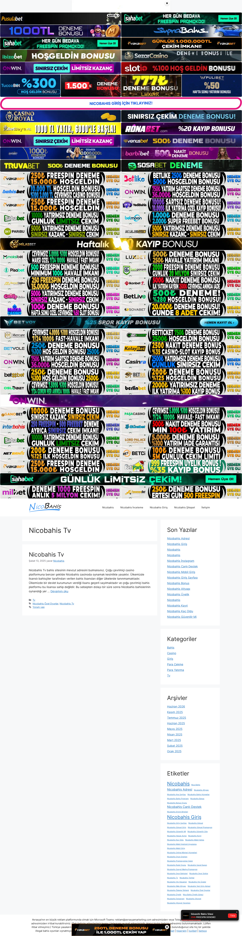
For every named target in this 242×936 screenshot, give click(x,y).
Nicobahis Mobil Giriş (181, 572)
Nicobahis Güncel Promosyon (200, 827)
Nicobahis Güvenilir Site (198, 831)
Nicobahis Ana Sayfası (176, 794)
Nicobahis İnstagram (180, 560)
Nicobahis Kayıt (177, 605)
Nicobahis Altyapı (178, 588)
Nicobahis (108, 507)
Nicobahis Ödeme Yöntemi (178, 890)
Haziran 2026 (176, 706)
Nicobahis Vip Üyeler (197, 882)
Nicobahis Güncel (195, 823)
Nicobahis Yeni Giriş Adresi (199, 886)
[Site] (60, 178)
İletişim (206, 507)
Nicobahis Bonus (178, 583)
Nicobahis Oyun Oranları (177, 857)
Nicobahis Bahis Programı (178, 799)
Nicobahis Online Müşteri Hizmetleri (182, 853)
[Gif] (121, 244)
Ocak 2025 (174, 751)
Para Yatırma (175, 670)
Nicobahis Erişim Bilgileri (177, 812)
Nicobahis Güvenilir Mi (182, 616)
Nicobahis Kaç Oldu (180, 611)
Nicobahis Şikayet (184, 507)
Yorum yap (39, 607)
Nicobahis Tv (46, 554)
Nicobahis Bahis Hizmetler (199, 794)
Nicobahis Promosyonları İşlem (180, 861)
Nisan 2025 (174, 734)
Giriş (170, 658)
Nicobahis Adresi (178, 538)
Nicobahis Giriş (159, 507)
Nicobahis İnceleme (131, 507)
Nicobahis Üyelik (178, 594)
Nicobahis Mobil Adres (194, 840)
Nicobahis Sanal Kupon (197, 865)
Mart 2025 (174, 740)
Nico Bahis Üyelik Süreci (193, 895)
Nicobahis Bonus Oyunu (177, 803)
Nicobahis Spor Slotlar (198, 873)
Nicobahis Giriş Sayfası (182, 577)
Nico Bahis (195, 785)
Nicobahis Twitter (187, 878)
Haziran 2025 (176, 723)
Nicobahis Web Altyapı (176, 886)
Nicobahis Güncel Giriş (176, 827)
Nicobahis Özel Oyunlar (45, 603)
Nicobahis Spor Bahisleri (177, 873)
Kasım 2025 (175, 712)
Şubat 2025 (175, 745)
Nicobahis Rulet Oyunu (176, 865)
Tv (34, 600)
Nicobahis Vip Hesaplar (177, 882)
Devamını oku (59, 591)
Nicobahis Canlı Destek (182, 566)
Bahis (170, 647)
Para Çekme (175, 664)
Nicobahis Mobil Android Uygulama (182, 844)
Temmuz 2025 (176, 717)
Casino (171, 653)
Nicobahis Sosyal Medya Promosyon (182, 869)
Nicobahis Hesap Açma (177, 836)
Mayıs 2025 (174, 729)
